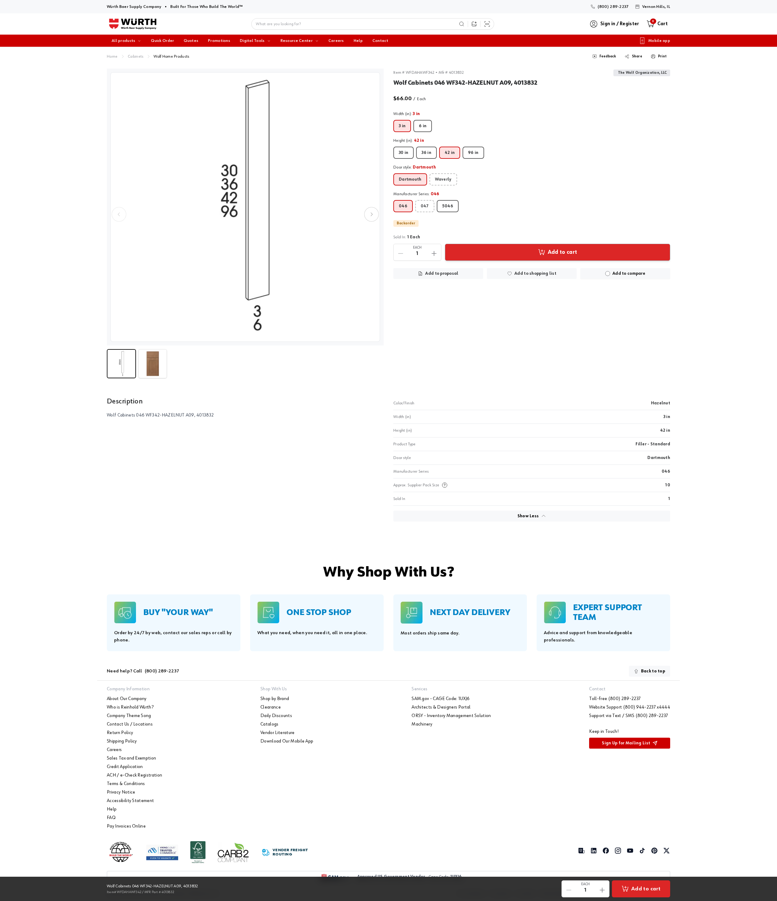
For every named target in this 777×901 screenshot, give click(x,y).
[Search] (461, 24)
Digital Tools (252, 41)
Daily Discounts (276, 715)
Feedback (607, 56)
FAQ (111, 817)
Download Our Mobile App (286, 741)
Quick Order (162, 41)
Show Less (528, 516)
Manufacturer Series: (416, 194)
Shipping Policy (122, 741)
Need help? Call (143, 671)
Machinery (422, 724)
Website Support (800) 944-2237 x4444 (629, 707)
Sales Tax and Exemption (131, 758)
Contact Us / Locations (130, 724)
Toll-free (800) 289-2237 (615, 698)
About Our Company (126, 698)
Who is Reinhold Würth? (130, 707)
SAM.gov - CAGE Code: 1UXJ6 (441, 698)
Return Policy (120, 732)
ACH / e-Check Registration (134, 775)
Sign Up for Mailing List (626, 743)
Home (112, 56)
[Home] (133, 24)
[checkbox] (607, 273)
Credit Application (125, 766)
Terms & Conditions (126, 783)
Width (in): (406, 114)
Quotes (191, 41)
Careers (336, 41)
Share (637, 56)
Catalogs (269, 724)
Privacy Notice (121, 792)
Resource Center (296, 41)
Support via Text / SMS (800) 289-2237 (628, 715)
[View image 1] (245, 207)
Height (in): (408, 140)
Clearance (270, 707)
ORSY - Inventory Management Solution (451, 715)
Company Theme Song (129, 715)
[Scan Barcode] (487, 24)
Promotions (219, 41)
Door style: (414, 167)
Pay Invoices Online (126, 826)
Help (358, 41)
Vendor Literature (277, 732)
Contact (380, 41)
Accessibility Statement (130, 800)
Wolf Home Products (171, 56)
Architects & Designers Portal (441, 707)
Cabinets (135, 56)
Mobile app (659, 41)
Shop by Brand (274, 698)
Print (662, 56)
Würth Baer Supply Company (134, 6)
